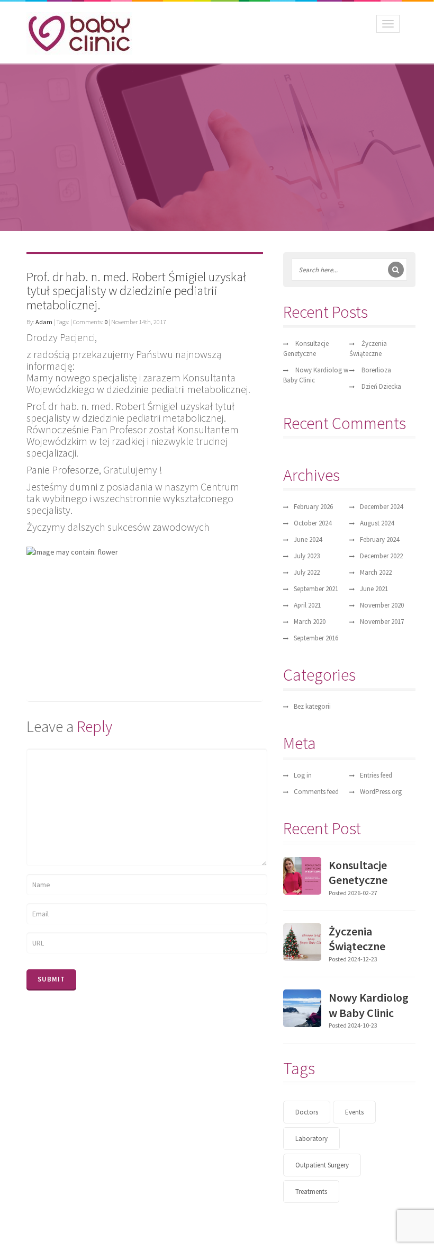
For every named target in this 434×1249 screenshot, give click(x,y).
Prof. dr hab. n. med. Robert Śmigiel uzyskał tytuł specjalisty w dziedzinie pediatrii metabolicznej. (136, 291)
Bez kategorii (312, 706)
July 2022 (307, 572)
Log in (303, 775)
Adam (43, 322)
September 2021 (316, 588)
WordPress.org (381, 791)
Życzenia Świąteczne (357, 939)
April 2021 (307, 605)
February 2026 (313, 506)
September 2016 (316, 638)
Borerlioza (376, 369)
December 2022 (381, 555)
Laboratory (311, 1138)
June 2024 (308, 539)
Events (354, 1112)
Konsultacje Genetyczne (358, 873)
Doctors (306, 1112)
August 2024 (377, 523)
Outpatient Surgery (322, 1165)
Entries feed (376, 775)
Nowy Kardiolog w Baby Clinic (369, 1005)
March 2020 (310, 621)
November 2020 (382, 605)
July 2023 (307, 555)
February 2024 (379, 539)
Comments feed (316, 791)
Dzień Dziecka (381, 386)
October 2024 (312, 523)
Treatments (311, 1191)
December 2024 (381, 506)
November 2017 (382, 621)
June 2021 (374, 588)
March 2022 (376, 572)
